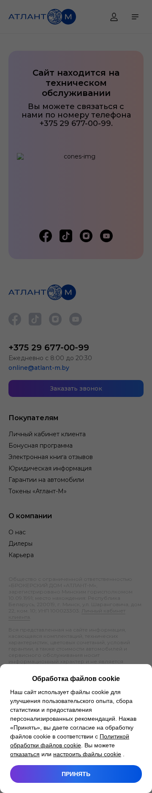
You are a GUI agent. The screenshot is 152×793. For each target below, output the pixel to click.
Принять (76, 774)
